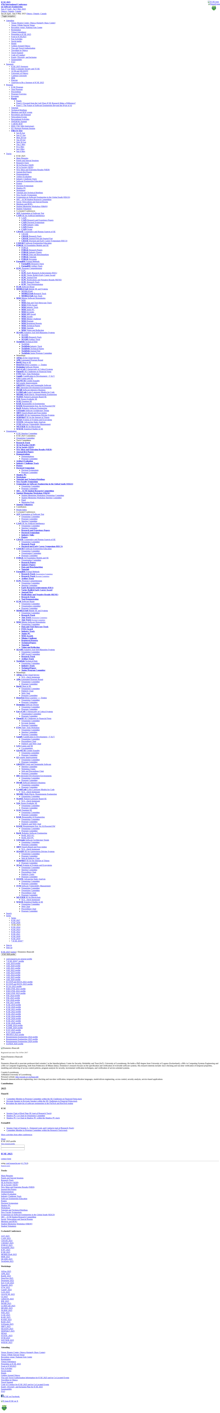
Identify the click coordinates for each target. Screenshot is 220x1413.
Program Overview (19, 94)
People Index (21, 510)
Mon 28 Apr (21, 137)
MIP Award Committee (30, 654)
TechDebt (25, 344)
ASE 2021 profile (13, 968)
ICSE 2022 (15, 932)
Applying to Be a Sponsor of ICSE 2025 (27, 82)
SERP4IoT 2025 (8, 1331)
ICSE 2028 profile (13, 1023)
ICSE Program (17, 87)
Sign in (9, 945)
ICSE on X (13, 1401)
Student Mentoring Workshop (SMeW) (32, 206)
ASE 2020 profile (13, 966)
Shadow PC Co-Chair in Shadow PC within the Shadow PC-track (33, 1118)
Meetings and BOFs (24, 204)
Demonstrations (22, 174)
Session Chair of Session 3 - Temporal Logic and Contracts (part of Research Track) (40, 1128)
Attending (10, 20)
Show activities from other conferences (16, 1135)
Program (9, 85)
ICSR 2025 (5, 1252)
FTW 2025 (5, 1287)
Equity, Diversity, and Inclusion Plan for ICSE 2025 (22, 1387)
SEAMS (24, 335)
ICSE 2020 (15, 936)
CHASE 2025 (6, 1241)
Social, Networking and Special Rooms (32, 202)
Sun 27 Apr (21, 135)
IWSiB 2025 (6, 1303)
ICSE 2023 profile (13, 1014)
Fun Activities (16, 39)
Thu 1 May (20, 144)
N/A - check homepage (30, 677)
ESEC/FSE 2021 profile (16, 989)
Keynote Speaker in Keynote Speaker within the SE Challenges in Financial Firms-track (41, 1101)
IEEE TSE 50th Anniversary (22, 126)
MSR (23, 300)
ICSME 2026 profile (14, 1028)
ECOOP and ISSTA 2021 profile (19, 982)
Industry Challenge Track (26, 179)
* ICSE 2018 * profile (15, 961)
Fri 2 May (20, 147)
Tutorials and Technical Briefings (29, 193)
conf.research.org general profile (19, 959)
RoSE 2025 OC (27, 835)
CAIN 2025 (6, 1238)
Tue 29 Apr (20, 140)
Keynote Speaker (28, 723)
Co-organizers (27, 748)
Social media (16, 41)
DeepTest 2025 (7, 1278)
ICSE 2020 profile (13, 1007)
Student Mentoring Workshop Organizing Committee (42, 495)
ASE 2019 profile (13, 963)
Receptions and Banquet (21, 115)
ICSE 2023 (15, 929)
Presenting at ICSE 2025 (21, 34)
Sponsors (9, 64)
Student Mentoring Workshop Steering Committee (41, 498)
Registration (16, 30)
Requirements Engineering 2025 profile (22, 1039)
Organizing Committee (25, 438)
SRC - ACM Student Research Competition (33, 199)
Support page (5, 1166)
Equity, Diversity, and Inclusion (24, 57)
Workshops (20, 190)
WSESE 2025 (6, 1342)
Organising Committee (30, 805)
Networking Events (19, 117)
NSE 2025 (5, 1313)
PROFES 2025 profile (15, 1034)
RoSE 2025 (5, 1322)
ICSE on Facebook (12, 1396)
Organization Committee (31, 553)
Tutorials (14, 108)
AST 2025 (5, 1236)
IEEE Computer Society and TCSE (25, 69)
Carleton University (19, 76)
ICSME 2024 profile (14, 1025)
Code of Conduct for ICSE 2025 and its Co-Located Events (25, 1384)
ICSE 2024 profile (13, 1016)
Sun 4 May (20, 151)
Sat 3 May (20, 149)
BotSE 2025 (6, 1276)
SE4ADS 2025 (7, 1329)
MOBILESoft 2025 (9, 1254)
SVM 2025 (5, 1338)
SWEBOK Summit (19, 121)
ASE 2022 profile (13, 970)
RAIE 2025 (5, 1317)
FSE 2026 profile (13, 1000)
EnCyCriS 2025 (7, 1283)
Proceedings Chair (28, 741)
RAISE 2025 (6, 1319)
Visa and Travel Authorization (23, 48)
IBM (13, 78)
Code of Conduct (18, 55)
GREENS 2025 (7, 1299)
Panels (19, 101)
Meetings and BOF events (21, 112)
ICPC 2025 (5, 1250)
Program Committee (29, 459)
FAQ (13, 62)
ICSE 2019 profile (13, 1005)
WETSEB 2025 (7, 1340)
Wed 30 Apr (21, 142)
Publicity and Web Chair (31, 744)
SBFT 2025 (6, 1326)
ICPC (23, 271)
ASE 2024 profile (13, 975)
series (13, 952)
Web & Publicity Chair (30, 858)
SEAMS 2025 (6, 1259)
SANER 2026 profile (14, 1044)
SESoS (4, 1333)
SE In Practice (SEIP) (25, 165)
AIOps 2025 (6, 1271)
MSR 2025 (5, 1257)
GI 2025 (4, 1297)
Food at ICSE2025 (18, 37)
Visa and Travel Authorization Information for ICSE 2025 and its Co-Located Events (35, 1378)
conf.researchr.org (13, 1163)
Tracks (8, 154)
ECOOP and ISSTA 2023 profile (19, 984)
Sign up (9, 947)
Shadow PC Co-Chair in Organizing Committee (25, 1116)
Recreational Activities (20, 119)
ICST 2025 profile (13, 1030)
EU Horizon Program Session (23, 128)
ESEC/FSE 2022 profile (16, 991)
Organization (11, 431)
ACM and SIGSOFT (19, 71)
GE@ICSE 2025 (8, 1294)
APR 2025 (5, 1274)
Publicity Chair (27, 691)
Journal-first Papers (24, 172)
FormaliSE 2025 (7, 1247)
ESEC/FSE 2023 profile (16, 993)
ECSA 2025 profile (14, 986)
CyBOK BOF (17, 124)
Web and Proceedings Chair (32, 771)
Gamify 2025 (6, 1290)
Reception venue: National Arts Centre (26, 27)
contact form (6, 1159)
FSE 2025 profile (13, 998)
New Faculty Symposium (26, 195)
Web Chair (25, 693)
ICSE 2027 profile (13, 1021)
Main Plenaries (22, 158)
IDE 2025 (5, 1301)
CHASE (24, 234)
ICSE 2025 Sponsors (19, 66)
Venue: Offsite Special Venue (23, 25)
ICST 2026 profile (13, 1032)
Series (13, 918)
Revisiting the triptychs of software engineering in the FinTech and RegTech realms (39, 1103)
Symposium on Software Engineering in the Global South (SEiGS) (43, 197)
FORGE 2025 (6, 1245)
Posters (19, 183)
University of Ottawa (19, 73)
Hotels (13, 43)
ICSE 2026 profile (13, 1018)
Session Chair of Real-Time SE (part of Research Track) (29, 1113)
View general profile (8, 1144)
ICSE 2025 (5, 952)
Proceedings (16, 92)
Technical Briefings (19, 110)
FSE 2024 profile (13, 996)
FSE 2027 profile (13, 1002)
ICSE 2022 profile (13, 1012)
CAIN (23, 218)
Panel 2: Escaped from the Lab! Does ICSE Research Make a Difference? (46, 103)
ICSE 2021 (15, 934)
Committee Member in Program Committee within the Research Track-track (36, 1130)
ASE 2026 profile (13, 979)
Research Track (22, 163)
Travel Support (17, 53)
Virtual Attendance (18, 32)
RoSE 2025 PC (27, 838)
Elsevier (14, 80)
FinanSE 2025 (7, 1285)
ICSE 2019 (15, 939)
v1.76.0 (24, 1163)
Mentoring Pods (27, 502)
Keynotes (15, 96)
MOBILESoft (27, 291)
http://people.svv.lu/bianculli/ (27, 1077)
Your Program (17, 89)
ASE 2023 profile (13, 973)
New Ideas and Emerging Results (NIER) (33, 170)
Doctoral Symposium (24, 186)
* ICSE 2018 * (17, 941)
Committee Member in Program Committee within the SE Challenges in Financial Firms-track (44, 1099)
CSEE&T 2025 (7, 1243)
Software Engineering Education (29, 181)
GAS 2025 (5, 1292)
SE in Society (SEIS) (24, 167)
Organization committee (31, 606)
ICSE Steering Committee (26, 433)
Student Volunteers (23, 209)
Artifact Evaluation (24, 176)
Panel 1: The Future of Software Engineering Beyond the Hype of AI (44, 105)
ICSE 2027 (15, 920)
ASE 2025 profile (13, 977)
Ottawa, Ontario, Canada (36, 13)
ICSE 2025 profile (8, 954)
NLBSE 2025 (6, 1310)
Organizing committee (30, 753)
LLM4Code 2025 (8, 1306)
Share (3, 1139)
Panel (23, 500)
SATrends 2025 (7, 1324)
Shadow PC (21, 188)
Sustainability (16, 59)
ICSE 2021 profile (13, 1009)
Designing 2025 (7, 1280)
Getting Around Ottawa (20, 46)
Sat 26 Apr (20, 133)
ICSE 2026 (15, 922)
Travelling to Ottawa (19, 50)
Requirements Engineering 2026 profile (22, 1041)
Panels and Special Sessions (27, 160)
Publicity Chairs (27, 874)
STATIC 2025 (6, 1335)
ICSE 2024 (15, 927)
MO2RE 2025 (7, 1308)
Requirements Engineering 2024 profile (22, 1037)
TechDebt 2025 (7, 1261)
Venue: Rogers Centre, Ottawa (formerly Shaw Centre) (33, 23)
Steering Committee (29, 521)
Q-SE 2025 (5, 1315)
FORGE (24, 248)
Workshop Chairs (28, 769)
